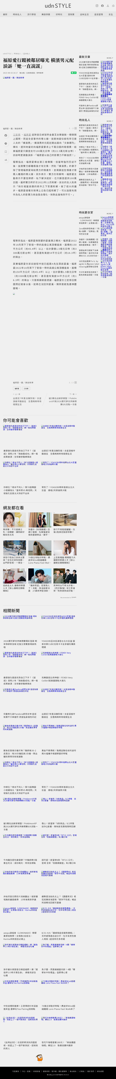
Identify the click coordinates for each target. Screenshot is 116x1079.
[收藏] (5, 151)
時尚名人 (17, 14)
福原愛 (17, 388)
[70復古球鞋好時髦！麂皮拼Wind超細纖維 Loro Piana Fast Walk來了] (59, 992)
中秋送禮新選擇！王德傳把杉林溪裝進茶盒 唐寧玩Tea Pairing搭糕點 (21, 1007)
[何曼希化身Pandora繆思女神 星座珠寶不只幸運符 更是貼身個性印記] (21, 700)
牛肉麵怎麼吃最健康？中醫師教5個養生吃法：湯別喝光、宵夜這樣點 (20, 861)
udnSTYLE (7, 53)
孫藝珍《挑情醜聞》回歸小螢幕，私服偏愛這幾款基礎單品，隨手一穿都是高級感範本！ (39, 532)
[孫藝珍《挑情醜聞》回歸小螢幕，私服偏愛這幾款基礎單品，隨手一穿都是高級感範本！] (107, 242)
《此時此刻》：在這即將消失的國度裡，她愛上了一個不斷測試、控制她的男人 (21, 1045)
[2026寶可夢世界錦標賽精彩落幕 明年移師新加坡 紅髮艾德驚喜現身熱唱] (21, 627)
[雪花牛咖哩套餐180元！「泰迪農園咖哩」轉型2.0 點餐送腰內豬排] (59, 1028)
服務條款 (46, 1071)
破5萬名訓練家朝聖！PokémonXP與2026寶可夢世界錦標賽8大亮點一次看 (21, 826)
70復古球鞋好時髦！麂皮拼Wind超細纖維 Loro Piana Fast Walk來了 (39, 560)
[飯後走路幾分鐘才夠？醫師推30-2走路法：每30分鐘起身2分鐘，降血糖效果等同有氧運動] (21, 736)
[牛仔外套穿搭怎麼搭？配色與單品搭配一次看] (107, 275)
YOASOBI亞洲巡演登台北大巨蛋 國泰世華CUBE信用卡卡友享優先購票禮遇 (58, 644)
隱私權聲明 (62, 1071)
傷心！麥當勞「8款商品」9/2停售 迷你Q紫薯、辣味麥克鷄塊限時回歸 (59, 825)
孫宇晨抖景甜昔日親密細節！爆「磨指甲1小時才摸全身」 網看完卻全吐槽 (21, 972)
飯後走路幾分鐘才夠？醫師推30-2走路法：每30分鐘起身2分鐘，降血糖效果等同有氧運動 (20, 753)
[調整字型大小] (5, 160)
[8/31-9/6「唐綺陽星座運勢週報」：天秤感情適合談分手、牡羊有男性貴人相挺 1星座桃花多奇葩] (59, 919)
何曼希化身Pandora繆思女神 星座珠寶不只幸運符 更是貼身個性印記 (20, 715)
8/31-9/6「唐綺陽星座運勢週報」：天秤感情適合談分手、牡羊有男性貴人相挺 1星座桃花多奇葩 (59, 935)
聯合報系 (73, 1071)
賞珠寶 (71, 14)
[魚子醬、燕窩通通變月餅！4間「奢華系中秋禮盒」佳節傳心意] (59, 955)
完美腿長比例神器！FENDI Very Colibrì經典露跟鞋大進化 (57, 679)
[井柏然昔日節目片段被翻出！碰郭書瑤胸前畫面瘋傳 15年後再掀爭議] (21, 882)
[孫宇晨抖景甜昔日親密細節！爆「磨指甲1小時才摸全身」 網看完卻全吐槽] (21, 955)
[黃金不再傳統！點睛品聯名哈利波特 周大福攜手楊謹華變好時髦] (59, 736)
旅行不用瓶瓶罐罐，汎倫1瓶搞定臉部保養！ (64, 530)
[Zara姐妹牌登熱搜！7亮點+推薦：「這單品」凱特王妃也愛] (107, 231)
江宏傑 (26, 388)
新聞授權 (36, 1071)
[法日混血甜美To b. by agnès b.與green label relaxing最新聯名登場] (107, 264)
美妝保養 (46, 14)
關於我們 (90, 1071)
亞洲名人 (26, 53)
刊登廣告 (15, 1071)
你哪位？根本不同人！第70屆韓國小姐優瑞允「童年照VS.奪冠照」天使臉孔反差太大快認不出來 (20, 490)
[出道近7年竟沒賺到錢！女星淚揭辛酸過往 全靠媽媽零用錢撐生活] (59, 437)
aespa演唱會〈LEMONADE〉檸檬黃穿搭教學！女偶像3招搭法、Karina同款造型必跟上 (20, 935)
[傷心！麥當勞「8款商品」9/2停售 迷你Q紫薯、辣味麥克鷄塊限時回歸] (59, 810)
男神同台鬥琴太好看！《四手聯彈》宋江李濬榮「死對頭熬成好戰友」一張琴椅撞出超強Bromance (64, 588)
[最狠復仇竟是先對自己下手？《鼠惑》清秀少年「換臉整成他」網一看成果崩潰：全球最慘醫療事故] (21, 437)
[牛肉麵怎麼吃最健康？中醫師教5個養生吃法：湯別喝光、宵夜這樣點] (21, 846)
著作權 (54, 1071)
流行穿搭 (31, 14)
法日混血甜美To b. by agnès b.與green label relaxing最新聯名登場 (89, 264)
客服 (28, 1071)
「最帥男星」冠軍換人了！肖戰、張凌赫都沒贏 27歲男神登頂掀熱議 (39, 588)
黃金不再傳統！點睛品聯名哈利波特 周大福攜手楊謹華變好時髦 (59, 752)
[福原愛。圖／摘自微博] (40, 101)
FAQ (23, 1071)
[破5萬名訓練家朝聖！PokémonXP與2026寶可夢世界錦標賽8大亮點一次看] (21, 810)
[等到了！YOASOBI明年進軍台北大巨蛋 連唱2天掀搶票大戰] (59, 473)
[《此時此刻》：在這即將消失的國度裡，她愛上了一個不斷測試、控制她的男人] (21, 1028)
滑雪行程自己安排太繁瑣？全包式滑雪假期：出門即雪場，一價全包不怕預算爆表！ (14, 560)
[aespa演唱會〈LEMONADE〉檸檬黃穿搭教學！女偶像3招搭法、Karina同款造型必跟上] (21, 919)
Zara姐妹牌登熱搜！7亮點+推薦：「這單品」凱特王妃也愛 (89, 231)
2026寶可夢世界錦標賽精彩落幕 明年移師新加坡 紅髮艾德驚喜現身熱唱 (20, 644)
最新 (5, 14)
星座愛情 (98, 14)
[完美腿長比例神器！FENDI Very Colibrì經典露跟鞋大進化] (59, 664)
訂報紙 (82, 1071)
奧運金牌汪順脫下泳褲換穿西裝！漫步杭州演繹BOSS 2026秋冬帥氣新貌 (89, 254)
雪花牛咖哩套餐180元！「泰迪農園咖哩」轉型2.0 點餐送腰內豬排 (59, 1044)
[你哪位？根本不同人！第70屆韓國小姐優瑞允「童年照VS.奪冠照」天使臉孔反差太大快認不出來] (21, 473)
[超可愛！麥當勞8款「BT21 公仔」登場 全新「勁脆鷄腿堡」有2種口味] (59, 846)
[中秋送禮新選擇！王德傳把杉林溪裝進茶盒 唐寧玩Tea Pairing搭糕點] (21, 992)
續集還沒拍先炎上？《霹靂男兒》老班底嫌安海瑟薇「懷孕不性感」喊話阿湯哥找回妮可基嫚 (59, 899)
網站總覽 (100, 1071)
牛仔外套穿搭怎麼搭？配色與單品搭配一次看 (88, 273)
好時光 (59, 14)
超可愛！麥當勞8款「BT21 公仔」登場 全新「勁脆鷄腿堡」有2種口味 (59, 861)
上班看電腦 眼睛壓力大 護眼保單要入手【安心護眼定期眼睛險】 (64, 560)
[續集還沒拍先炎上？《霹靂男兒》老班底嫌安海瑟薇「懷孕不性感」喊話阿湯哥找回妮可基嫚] (59, 882)
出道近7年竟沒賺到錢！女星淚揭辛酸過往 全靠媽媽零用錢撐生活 (58, 452)
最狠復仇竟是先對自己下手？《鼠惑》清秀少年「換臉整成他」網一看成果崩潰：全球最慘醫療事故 (21, 453)
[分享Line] (5, 143)
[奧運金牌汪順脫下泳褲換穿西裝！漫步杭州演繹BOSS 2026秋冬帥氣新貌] (107, 253)
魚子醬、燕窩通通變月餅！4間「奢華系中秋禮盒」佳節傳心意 (58, 971)
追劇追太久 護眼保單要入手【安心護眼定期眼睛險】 (14, 588)
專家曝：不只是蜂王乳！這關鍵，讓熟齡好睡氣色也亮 (14, 532)
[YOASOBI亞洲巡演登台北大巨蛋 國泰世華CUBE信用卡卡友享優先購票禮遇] (59, 627)
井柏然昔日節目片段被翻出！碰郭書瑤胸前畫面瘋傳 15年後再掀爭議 (21, 898)
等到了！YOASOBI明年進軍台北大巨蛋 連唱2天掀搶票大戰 (58, 489)
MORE (109, 58)
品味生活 (84, 14)
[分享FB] (5, 135)
